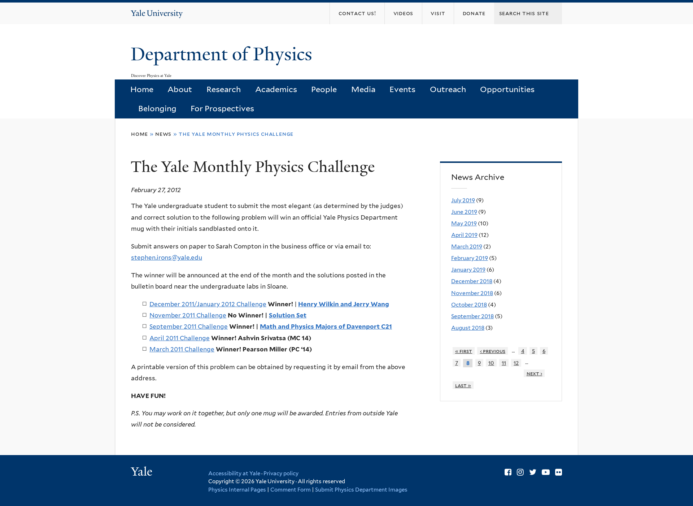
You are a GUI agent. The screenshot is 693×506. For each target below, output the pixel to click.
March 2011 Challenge (181, 349)
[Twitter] (532, 472)
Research (223, 89)
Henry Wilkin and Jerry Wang (343, 304)
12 (516, 363)
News (163, 133)
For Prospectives (222, 108)
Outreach (448, 89)
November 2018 (472, 293)
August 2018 (467, 327)
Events (402, 89)
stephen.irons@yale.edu (166, 257)
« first (463, 351)
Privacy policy (280, 473)
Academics (276, 89)
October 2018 (469, 304)
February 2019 (469, 258)
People (324, 89)
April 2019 (464, 235)
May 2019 (464, 223)
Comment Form (290, 489)
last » (463, 385)
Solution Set (287, 315)
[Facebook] (508, 472)
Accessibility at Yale (234, 473)
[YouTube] (546, 472)
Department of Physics (224, 54)
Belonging (157, 108)
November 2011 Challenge (187, 315)
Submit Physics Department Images (361, 489)
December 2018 (471, 281)
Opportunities (507, 89)
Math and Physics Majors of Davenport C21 (326, 326)
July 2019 (463, 200)
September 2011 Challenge (188, 326)
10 (491, 363)
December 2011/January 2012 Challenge (207, 304)
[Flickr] (558, 472)
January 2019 (468, 269)
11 (504, 363)
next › (534, 373)
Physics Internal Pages (237, 489)
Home (141, 89)
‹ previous (493, 351)
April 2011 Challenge (179, 338)
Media (363, 89)
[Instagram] (520, 472)
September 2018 (472, 316)
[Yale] (142, 472)
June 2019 (464, 211)
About (179, 89)
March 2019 (466, 246)
